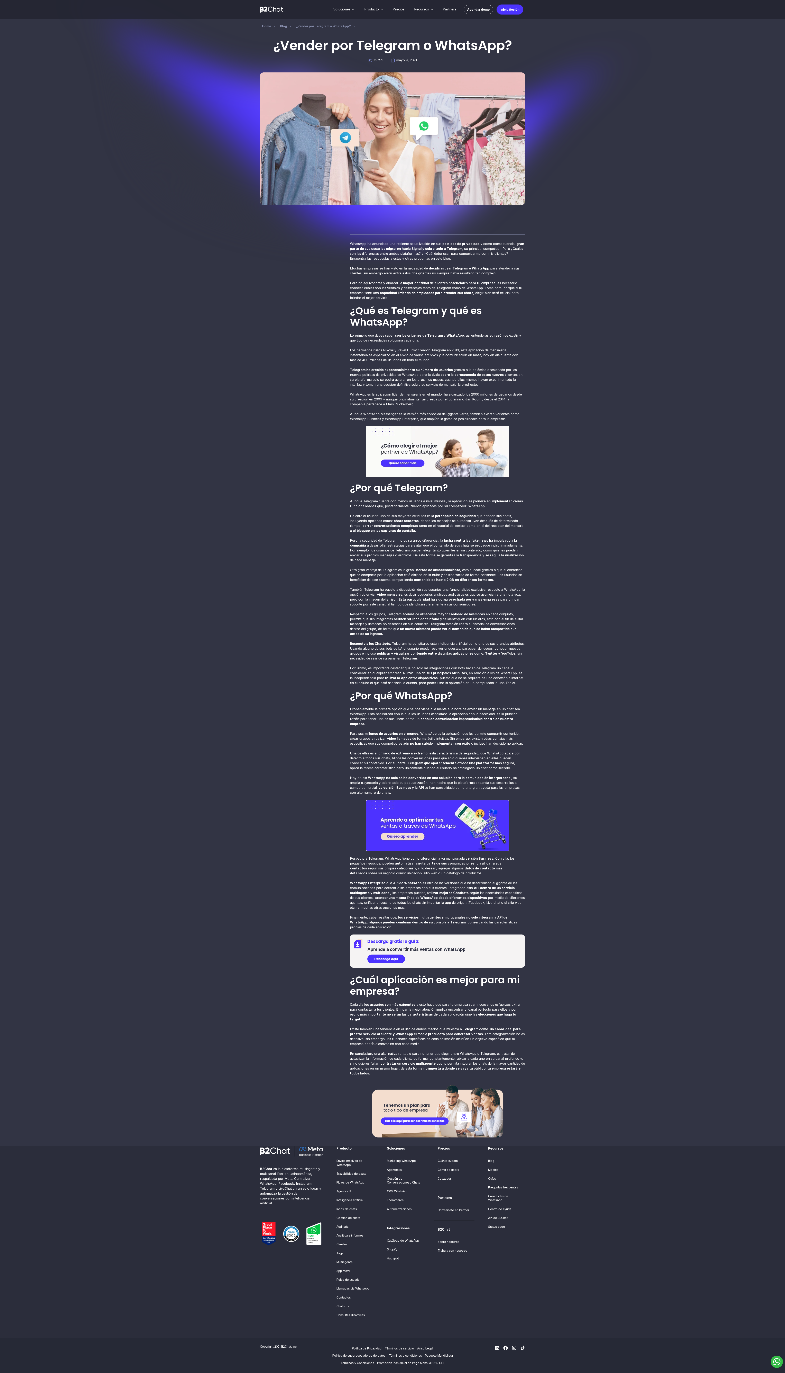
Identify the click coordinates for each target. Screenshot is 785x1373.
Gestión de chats (348, 1218)
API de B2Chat (498, 1218)
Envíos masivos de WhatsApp (349, 1162)
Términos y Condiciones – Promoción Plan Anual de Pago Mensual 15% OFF (393, 1363)
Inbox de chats (346, 1209)
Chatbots (342, 1306)
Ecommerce (395, 1200)
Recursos (421, 9)
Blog (491, 1160)
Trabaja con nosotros (452, 1250)
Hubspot (393, 1258)
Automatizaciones (399, 1209)
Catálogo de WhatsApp (403, 1240)
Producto (371, 9)
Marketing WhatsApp (401, 1160)
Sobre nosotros (448, 1241)
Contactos (343, 1297)
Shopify (392, 1249)
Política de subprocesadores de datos (359, 1355)
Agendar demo (478, 9)
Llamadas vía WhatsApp (353, 1288)
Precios (398, 9)
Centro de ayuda (499, 1209)
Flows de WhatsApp (350, 1182)
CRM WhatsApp (397, 1191)
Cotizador (444, 1178)
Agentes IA (343, 1191)
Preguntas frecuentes (503, 1187)
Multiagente (344, 1262)
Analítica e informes (349, 1235)
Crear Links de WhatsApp (498, 1198)
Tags (339, 1253)
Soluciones (341, 9)
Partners (449, 9)
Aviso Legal (425, 1348)
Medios (493, 1169)
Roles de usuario (348, 1279)
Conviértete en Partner (453, 1210)
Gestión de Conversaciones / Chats (403, 1180)
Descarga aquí (386, 959)
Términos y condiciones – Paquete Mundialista (421, 1355)
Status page (496, 1226)
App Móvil (343, 1271)
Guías (492, 1178)
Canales (342, 1244)
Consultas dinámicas (350, 1315)
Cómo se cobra (448, 1169)
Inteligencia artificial (349, 1200)
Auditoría (342, 1226)
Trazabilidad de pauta (351, 1173)
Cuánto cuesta (448, 1160)
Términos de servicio (399, 1348)
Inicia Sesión (509, 9)
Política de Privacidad (366, 1348)
